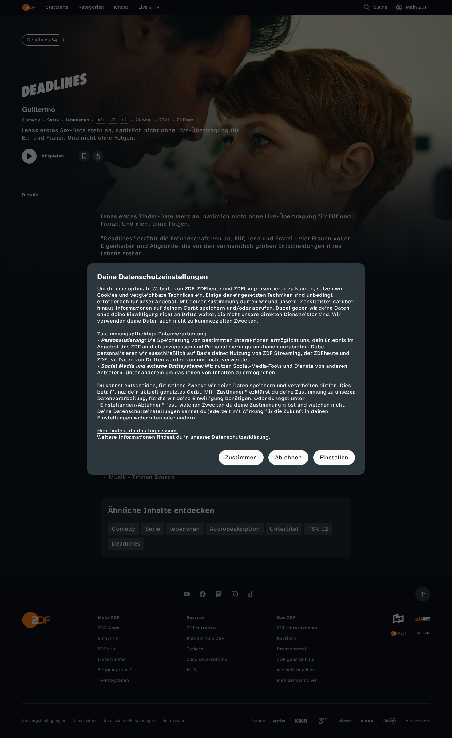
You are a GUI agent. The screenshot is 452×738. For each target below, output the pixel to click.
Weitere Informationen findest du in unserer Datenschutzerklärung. (183, 437)
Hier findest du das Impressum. (137, 431)
